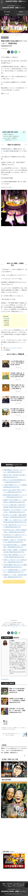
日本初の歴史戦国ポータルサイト (14, 889)
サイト (20, 348)
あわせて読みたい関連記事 (10, 138)
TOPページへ (13, 581)
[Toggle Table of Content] (23, 132)
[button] (26, 885)
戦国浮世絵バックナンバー (11, 139)
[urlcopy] (19, 52)
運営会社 (9, 886)
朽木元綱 (6, 318)
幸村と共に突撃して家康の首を (11, 136)
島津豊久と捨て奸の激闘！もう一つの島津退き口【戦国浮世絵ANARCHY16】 (17, 700)
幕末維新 (7, 14)
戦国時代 (21, 11)
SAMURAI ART (5, 679)
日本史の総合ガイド (18, 883)
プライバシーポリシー (17, 886)
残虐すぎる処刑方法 (8, 134)
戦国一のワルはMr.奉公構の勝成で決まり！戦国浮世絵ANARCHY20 (17, 690)
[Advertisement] (14, 115)
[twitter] (8, 52)
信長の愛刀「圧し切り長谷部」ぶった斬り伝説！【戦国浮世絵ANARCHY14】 (17, 710)
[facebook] (12, 52)
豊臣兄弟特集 (7, 11)
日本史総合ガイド (21, 14)
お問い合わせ (16, 625)
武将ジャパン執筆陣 (11, 885)
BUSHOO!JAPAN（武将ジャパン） (14, 8)
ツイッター (13, 348)
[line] (15, 52)
